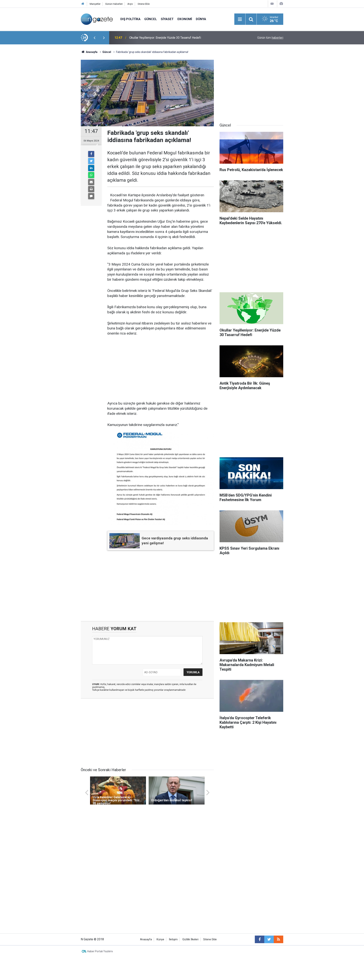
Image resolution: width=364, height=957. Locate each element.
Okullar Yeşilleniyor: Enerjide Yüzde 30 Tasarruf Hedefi (165, 37)
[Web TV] (272, 4)
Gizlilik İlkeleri (190, 939)
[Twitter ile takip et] (269, 939)
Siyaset (167, 19)
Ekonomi (184, 19)
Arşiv (130, 3)
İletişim (173, 939)
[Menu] (239, 19)
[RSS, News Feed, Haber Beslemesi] (278, 939)
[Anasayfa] (83, 3)
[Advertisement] (49, 111)
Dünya (201, 19)
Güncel (150, 19)
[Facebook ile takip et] (259, 939)
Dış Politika (130, 19)
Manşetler (95, 3)
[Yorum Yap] (91, 196)
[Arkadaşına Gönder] (91, 182)
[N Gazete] (97, 19)
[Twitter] (91, 161)
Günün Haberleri (114, 3)
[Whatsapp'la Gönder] (91, 175)
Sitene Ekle (144, 3)
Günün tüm (270, 37)
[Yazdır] (91, 189)
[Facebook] (91, 154)
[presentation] (94, 37)
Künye (160, 939)
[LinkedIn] (91, 168)
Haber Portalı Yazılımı (100, 951)
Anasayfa (146, 939)
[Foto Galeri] (281, 4)
